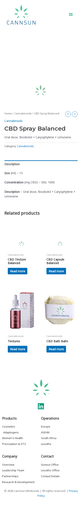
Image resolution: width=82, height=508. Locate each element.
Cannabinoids (23, 113)
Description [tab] (12, 164)
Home (8, 113)
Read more (17, 271)
